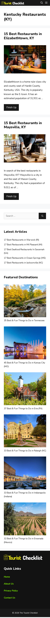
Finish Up (11, 107)
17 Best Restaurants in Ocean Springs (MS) (25, 257)
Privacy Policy (11, 590)
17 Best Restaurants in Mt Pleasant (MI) (23, 244)
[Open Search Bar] (41, 3)
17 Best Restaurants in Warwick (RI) (21, 239)
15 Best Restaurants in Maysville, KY (23, 125)
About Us (9, 583)
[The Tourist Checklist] (12, 3)
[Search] (42, 216)
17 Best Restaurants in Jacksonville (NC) (23, 262)
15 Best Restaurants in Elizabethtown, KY (23, 36)
